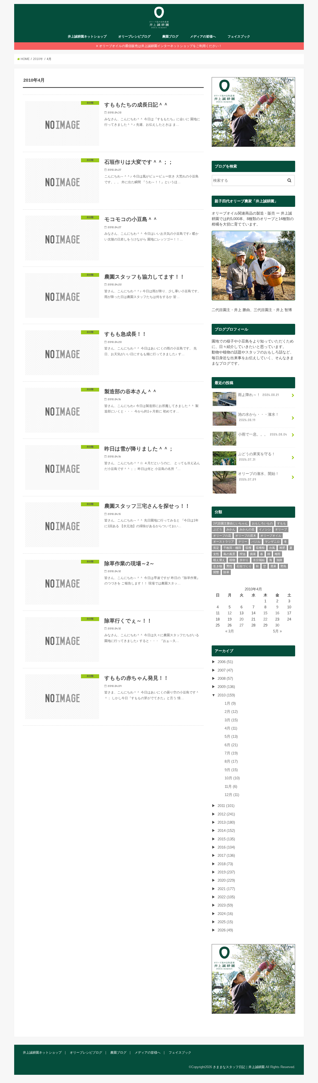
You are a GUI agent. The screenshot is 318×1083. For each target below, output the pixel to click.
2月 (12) (231, 712)
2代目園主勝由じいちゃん (230, 523)
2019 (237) (226, 872)
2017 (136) (226, 855)
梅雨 (277, 554)
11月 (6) (231, 787)
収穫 (248, 548)
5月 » (277, 631)
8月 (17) (231, 761)
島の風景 (229, 554)
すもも (281, 523)
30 (277, 625)
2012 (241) (226, 814)
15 (265, 613)
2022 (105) (226, 897)
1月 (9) (230, 703)
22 (265, 619)
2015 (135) (226, 839)
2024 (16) (225, 914)
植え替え (219, 560)
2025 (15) (225, 922)
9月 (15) (231, 770)
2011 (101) (226, 806)
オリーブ (281, 529)
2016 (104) (226, 847)
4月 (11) (231, 728)
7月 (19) (231, 753)
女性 (216, 554)
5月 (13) (231, 737)
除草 (226, 572)
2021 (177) (226, 889)
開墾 (216, 572)
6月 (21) (231, 745)
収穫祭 (260, 548)
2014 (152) (226, 831)
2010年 (38, 58)
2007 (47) (225, 670)
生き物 (217, 566)
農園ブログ (170, 36)
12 (230, 613)
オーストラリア (223, 541)
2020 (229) (226, 880)
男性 (229, 566)
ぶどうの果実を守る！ (256, 456)
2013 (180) (226, 822)
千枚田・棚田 (232, 548)
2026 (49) (225, 930)
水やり (243, 560)
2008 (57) (225, 679)
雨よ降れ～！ (258, 395)
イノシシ (265, 529)
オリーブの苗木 (245, 535)
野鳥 (283, 566)
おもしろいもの (262, 523)
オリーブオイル (270, 535)
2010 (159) (226, 695)
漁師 (279, 560)
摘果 (253, 554)
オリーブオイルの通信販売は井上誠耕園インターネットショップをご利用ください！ (160, 46)
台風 (272, 548)
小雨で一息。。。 (262, 434)
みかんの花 (246, 529)
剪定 (216, 548)
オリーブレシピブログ (134, 36)
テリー (242, 541)
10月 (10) (232, 778)
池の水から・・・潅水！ (258, 417)
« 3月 (229, 631)
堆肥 (282, 548)
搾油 (242, 554)
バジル (255, 541)
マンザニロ (272, 541)
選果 (273, 566)
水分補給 (259, 560)
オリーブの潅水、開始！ (258, 476)
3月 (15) (231, 720)
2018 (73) (225, 864)
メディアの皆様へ (203, 36)
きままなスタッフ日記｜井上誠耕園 (239, 1067)
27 (241, 625)
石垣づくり (244, 566)
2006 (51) (225, 662)
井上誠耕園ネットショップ (87, 36)
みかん (230, 529)
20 (241, 619)
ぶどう (217, 529)
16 (277, 613)
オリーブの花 (222, 535)
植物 (232, 560)
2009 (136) (226, 687)
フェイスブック (239, 36)
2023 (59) (225, 905)
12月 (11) (232, 795)
